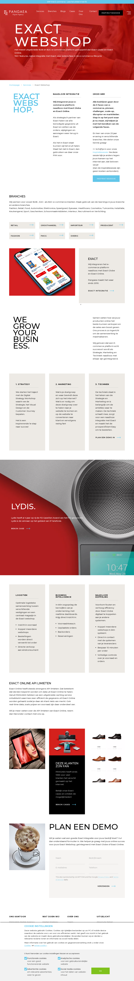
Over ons (73, 916)
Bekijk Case (17, 528)
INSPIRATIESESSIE (110, 13)
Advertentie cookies (39, 972)
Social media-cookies (73, 972)
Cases (72, 11)
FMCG (44, 236)
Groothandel (49, 225)
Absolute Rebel (105, 922)
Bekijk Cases (63, 804)
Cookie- (27, 945)
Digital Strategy (50, 922)
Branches (52, 11)
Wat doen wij (50, 916)
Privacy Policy (103, 877)
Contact (93, 11)
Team (70, 922)
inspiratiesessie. (100, 152)
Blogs (63, 11)
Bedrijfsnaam (95, 858)
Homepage (14, 85)
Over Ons (81, 12)
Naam (58, 858)
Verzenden (103, 886)
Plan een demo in (105, 437)
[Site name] (15, 13)
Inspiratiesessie (106, 179)
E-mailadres (61, 867)
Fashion (15, 236)
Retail (14, 225)
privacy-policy (41, 945)
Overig (74, 236)
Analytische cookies (74, 961)
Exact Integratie (98, 291)
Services (40, 11)
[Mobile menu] (128, 13)
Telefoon (93, 867)
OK (100, 971)
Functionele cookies (38, 961)
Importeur (77, 225)
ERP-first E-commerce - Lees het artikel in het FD (67, 2)
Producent (107, 225)
